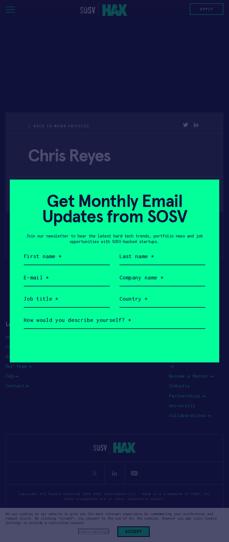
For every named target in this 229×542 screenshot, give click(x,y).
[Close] (208, 190)
